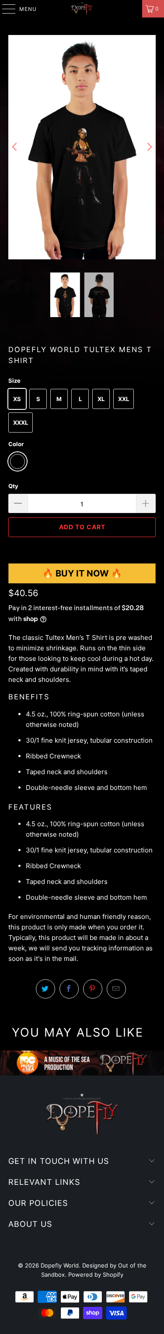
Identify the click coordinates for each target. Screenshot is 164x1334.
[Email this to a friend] (116, 989)
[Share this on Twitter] (45, 989)
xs (17, 398)
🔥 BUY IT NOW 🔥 (82, 573)
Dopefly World (60, 1265)
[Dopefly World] (82, 8)
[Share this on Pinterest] (92, 989)
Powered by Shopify (95, 1274)
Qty (13, 485)
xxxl (20, 422)
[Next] (149, 147)
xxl (123, 398)
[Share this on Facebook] (69, 989)
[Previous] (15, 147)
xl (101, 398)
